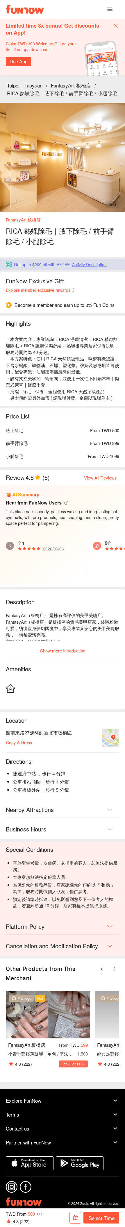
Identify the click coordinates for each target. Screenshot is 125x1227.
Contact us (17, 1128)
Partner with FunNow (28, 1142)
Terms (12, 1114)
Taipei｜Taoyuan (24, 85)
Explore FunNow (23, 1100)
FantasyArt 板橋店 (71, 85)
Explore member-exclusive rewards (38, 290)
